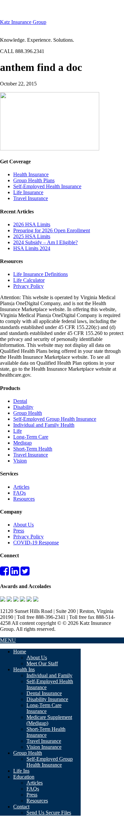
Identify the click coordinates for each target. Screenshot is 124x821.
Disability (23, 407)
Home (19, 651)
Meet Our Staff (42, 663)
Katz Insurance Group (23, 22)
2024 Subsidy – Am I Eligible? (45, 242)
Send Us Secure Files (48, 812)
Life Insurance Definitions (40, 274)
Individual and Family (49, 675)
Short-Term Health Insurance (45, 732)
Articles (21, 487)
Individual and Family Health (43, 425)
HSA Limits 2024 (31, 248)
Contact (21, 806)
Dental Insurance (44, 693)
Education (23, 777)
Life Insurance (28, 192)
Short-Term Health (32, 449)
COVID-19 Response (36, 542)
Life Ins (21, 771)
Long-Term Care (30, 437)
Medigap (22, 443)
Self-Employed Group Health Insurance (54, 419)
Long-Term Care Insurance (44, 708)
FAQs (19, 493)
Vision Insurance (44, 747)
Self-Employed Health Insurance (47, 186)
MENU (8, 640)
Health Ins (24, 669)
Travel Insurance (30, 198)
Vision (20, 461)
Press (18, 530)
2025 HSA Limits (31, 236)
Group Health (27, 413)
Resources (24, 499)
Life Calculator (29, 280)
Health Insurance (31, 174)
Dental (20, 401)
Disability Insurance (47, 699)
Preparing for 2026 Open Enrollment (51, 230)
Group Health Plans (34, 180)
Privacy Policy (28, 286)
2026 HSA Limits (31, 224)
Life (17, 431)
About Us (23, 524)
